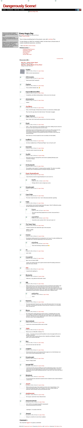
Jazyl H (28, 383)
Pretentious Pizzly (27, 50)
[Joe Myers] (22, 110)
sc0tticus (23, 35)
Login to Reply (41, 70)
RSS (55, 426)
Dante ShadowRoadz (32, 173)
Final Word (25, 53)
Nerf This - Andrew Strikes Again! (29, 62)
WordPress (40, 426)
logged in (28, 422)
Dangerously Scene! (19, 6)
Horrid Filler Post (27, 54)
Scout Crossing (26, 36)
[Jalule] (22, 332)
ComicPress (46, 426)
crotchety (50, 39)
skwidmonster (30, 393)
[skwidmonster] (22, 397)
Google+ (80, 10)
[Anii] (22, 271)
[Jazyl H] (22, 387)
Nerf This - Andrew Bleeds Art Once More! (31, 64)
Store (22, 9)
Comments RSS (60, 58)
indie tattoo (25, 45)
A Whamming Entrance (29, 49)
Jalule (27, 328)
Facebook (10, 9)
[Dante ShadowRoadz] (22, 177)
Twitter (16, 9)
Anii (27, 267)
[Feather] (22, 71)
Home (4, 9)
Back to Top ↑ (59, 426)
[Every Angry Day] (33, 11)
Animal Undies (26, 51)
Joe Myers (29, 106)
